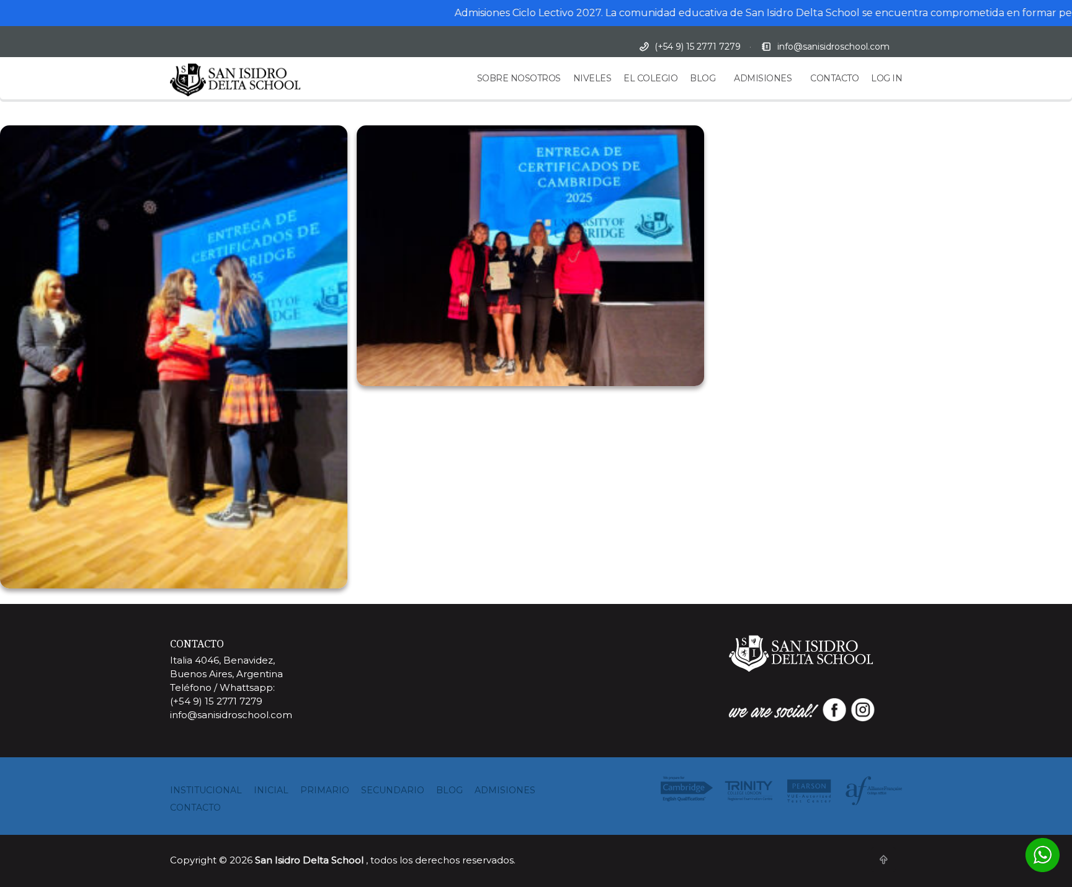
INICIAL (271, 790)
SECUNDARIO (392, 790)
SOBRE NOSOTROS (519, 78)
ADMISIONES (763, 78)
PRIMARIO (324, 790)
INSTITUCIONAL (206, 790)
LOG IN (886, 78)
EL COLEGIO (650, 78)
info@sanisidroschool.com (833, 46)
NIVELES (592, 78)
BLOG (702, 78)
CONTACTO (834, 78)
